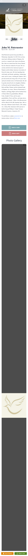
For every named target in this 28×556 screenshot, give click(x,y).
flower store (17, 118)
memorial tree (18, 116)
